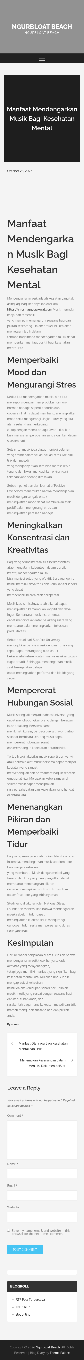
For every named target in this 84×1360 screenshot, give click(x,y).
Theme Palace (60, 1353)
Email (12, 1186)
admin (15, 1024)
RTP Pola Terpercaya (30, 1299)
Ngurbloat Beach (42, 26)
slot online (23, 1314)
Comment (15, 1115)
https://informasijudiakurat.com (29, 309)
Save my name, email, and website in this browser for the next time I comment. (41, 1232)
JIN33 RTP (22, 1307)
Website (13, 1207)
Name (12, 1164)
